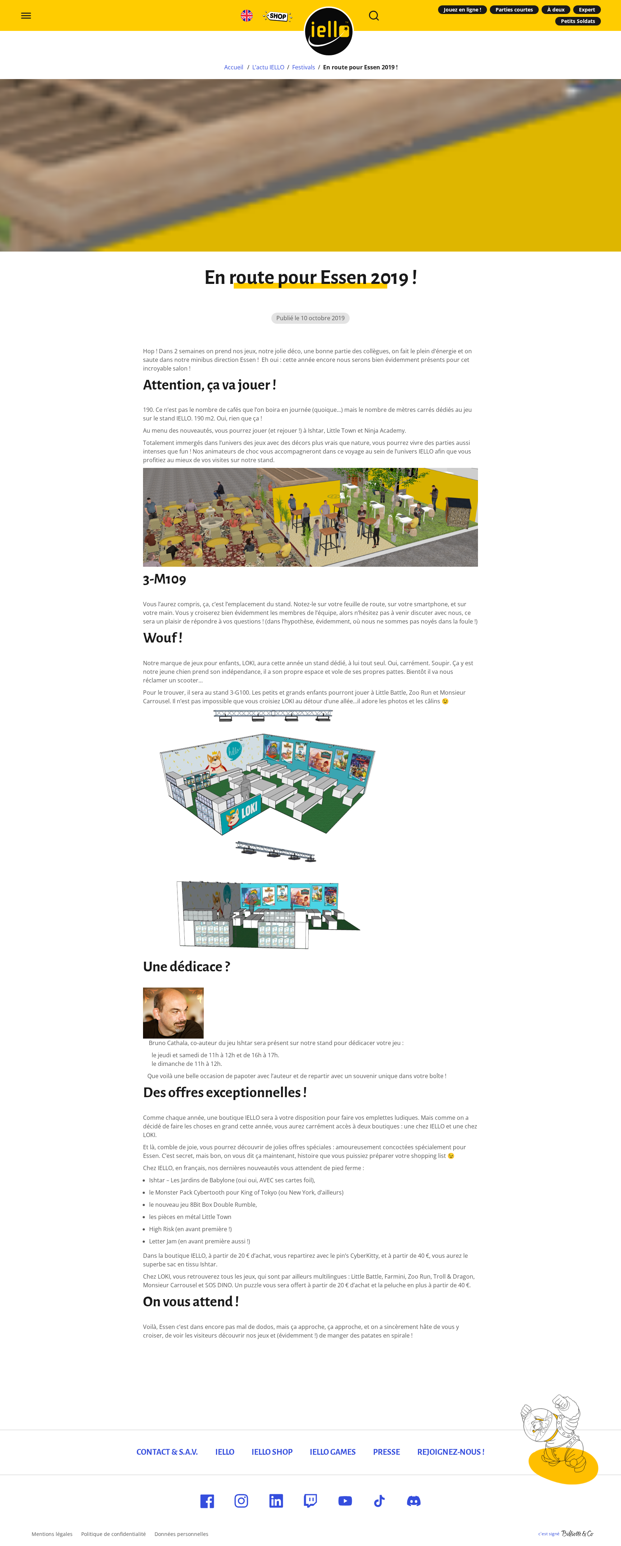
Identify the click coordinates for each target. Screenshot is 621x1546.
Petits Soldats (578, 21)
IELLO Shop (272, 1452)
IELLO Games (333, 1452)
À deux (556, 9)
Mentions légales (52, 1534)
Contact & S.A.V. (167, 1452)
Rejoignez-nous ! (450, 1452)
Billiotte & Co (577, 1533)
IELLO (224, 1452)
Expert (587, 9)
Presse (386, 1452)
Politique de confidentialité (113, 1534)
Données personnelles (181, 1534)
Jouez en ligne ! (462, 9)
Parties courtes (514, 9)
